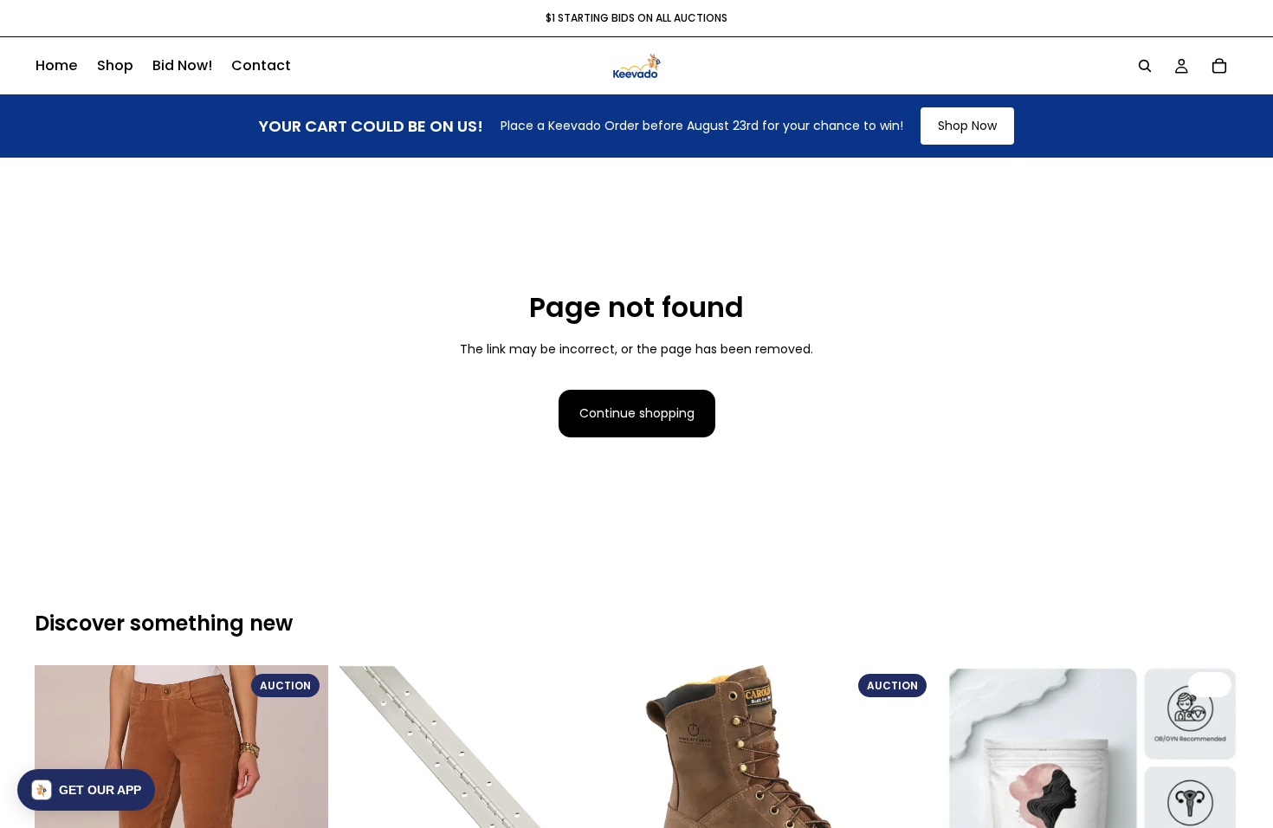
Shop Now (967, 125)
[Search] (1145, 66)
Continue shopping (637, 413)
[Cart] (1219, 66)
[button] (86, 790)
